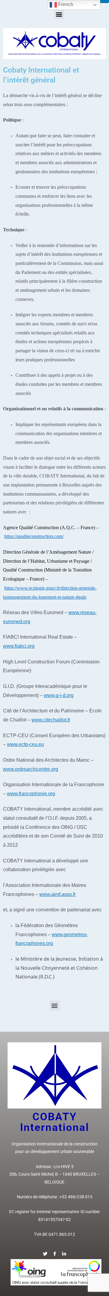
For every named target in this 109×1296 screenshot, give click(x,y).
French (65, 4)
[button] (59, 14)
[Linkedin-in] (64, 1254)
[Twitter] (45, 1254)
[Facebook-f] (54, 1254)
